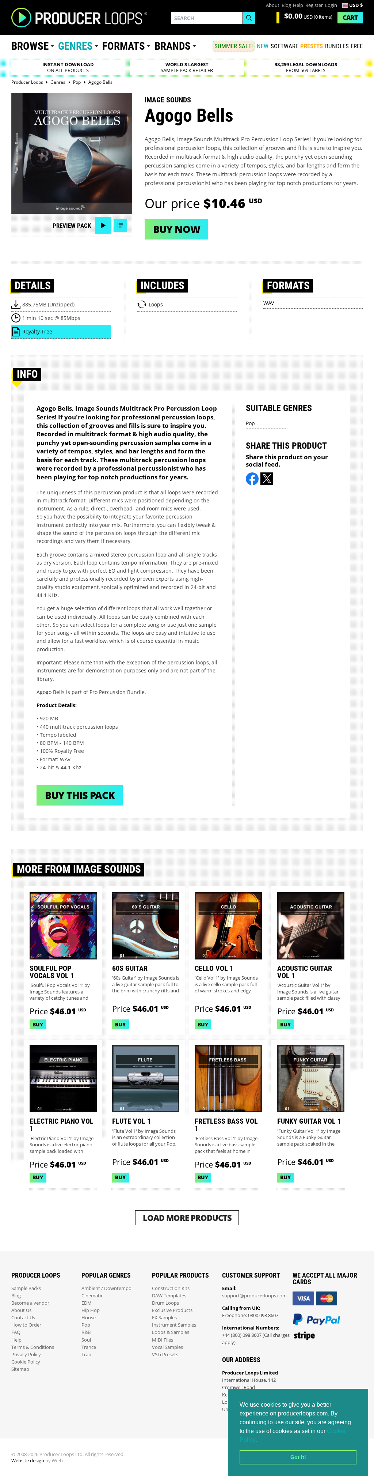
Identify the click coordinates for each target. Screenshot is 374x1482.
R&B (86, 1332)
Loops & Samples (170, 1332)
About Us (21, 1310)
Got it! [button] (298, 1457)
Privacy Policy (26, 1354)
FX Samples (164, 1318)
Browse (30, 46)
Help (298, 5)
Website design (27, 1461)
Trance (88, 1347)
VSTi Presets (165, 1354)
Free (357, 46)
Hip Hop (90, 1310)
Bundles (337, 46)
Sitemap (20, 1369)
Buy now (176, 229)
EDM (86, 1303)
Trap (86, 1354)
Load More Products (187, 1217)
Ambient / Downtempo (106, 1288)
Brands (172, 46)
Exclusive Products (172, 1310)
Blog (286, 5)
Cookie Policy (25, 1362)
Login (331, 5)
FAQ (15, 1332)
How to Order (26, 1325)
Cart (350, 17)
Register (314, 5)
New (262, 46)
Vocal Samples (167, 1347)
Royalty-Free (37, 331)
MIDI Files (162, 1340)
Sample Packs (26, 1288)
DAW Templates (169, 1296)
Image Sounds (168, 99)
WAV (268, 302)
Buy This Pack (80, 795)
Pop (250, 423)
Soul (86, 1340)
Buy (38, 1024)
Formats (123, 46)
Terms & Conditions (32, 1347)
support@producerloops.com (254, 1296)
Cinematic (92, 1296)
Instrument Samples (174, 1325)
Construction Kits (171, 1288)
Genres (75, 46)
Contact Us (23, 1318)
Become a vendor (30, 1303)
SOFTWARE (284, 46)
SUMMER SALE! (233, 46)
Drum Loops (165, 1303)
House (88, 1318)
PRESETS (311, 46)
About (272, 5)
